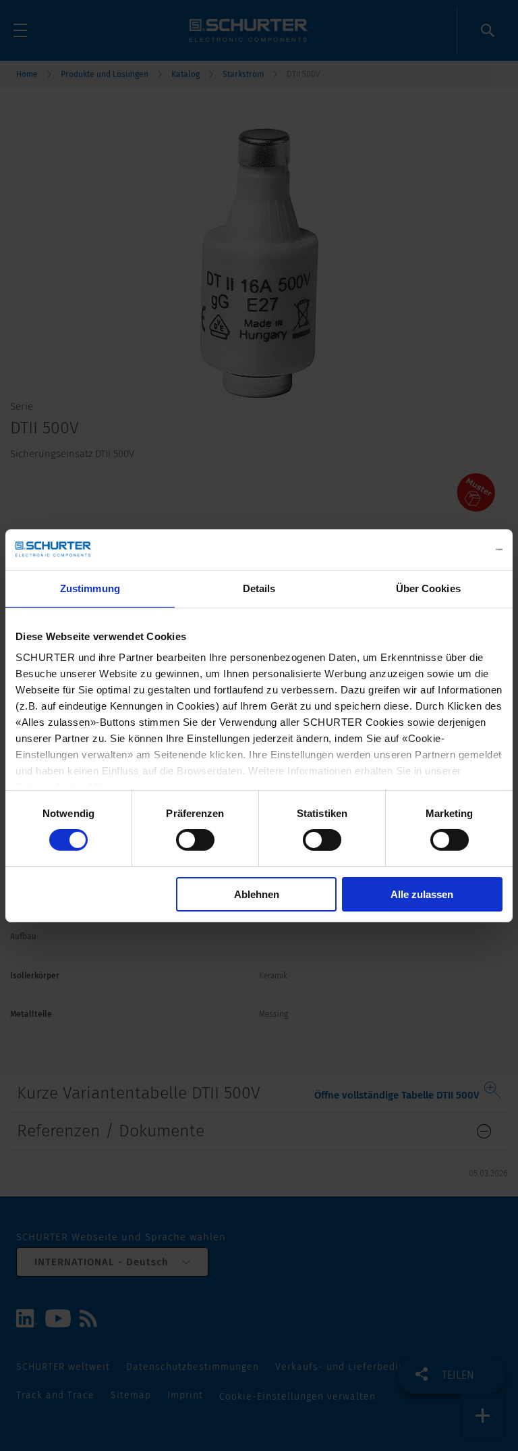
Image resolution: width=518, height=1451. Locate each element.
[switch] (195, 840)
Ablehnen (256, 894)
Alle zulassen (422, 894)
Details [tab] (259, 587)
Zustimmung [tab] (90, 587)
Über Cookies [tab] (428, 587)
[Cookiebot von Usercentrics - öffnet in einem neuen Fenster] (443, 549)
